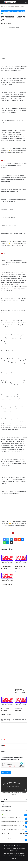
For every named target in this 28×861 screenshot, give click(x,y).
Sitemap (14, 858)
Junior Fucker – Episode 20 (19, 709)
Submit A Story (6, 855)
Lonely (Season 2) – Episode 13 (20, 567)
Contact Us (22, 848)
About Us (9, 848)
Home (3, 6)
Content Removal (14, 850)
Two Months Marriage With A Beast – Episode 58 (20, 691)
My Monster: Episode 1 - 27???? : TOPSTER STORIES (13, 11)
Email (3, 745)
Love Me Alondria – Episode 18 (6, 585)
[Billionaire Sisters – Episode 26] (7, 559)
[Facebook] (4, 539)
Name (3, 739)
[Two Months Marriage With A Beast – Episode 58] (21, 629)
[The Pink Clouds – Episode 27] (7, 701)
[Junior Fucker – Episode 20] (21, 701)
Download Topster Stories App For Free (14, 853)
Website (3, 751)
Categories (3, 804)
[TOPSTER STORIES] (10, 2)
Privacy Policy (14, 855)
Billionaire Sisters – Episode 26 (6, 567)
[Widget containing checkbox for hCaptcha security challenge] (13, 764)
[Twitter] (7, 539)
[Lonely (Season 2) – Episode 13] (21, 559)
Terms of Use (22, 855)
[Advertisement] (14, 43)
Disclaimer (15, 848)
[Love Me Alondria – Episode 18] (7, 577)
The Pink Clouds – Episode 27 (6, 709)
